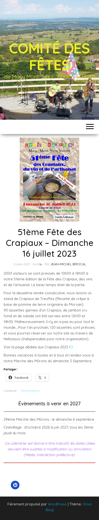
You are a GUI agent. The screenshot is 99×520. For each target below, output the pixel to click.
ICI (71, 347)
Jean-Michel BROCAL (68, 264)
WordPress (57, 504)
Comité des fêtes (49, 56)
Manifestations (30, 390)
